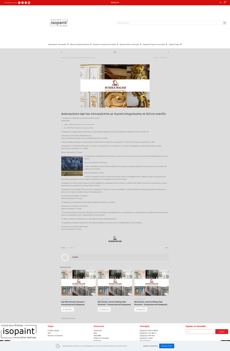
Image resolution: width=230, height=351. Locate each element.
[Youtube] (29, 3)
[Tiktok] (26, 3)
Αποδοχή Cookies (166, 346)
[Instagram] (22, 3)
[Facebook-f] (19, 3)
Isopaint (74, 57)
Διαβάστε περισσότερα (150, 346)
